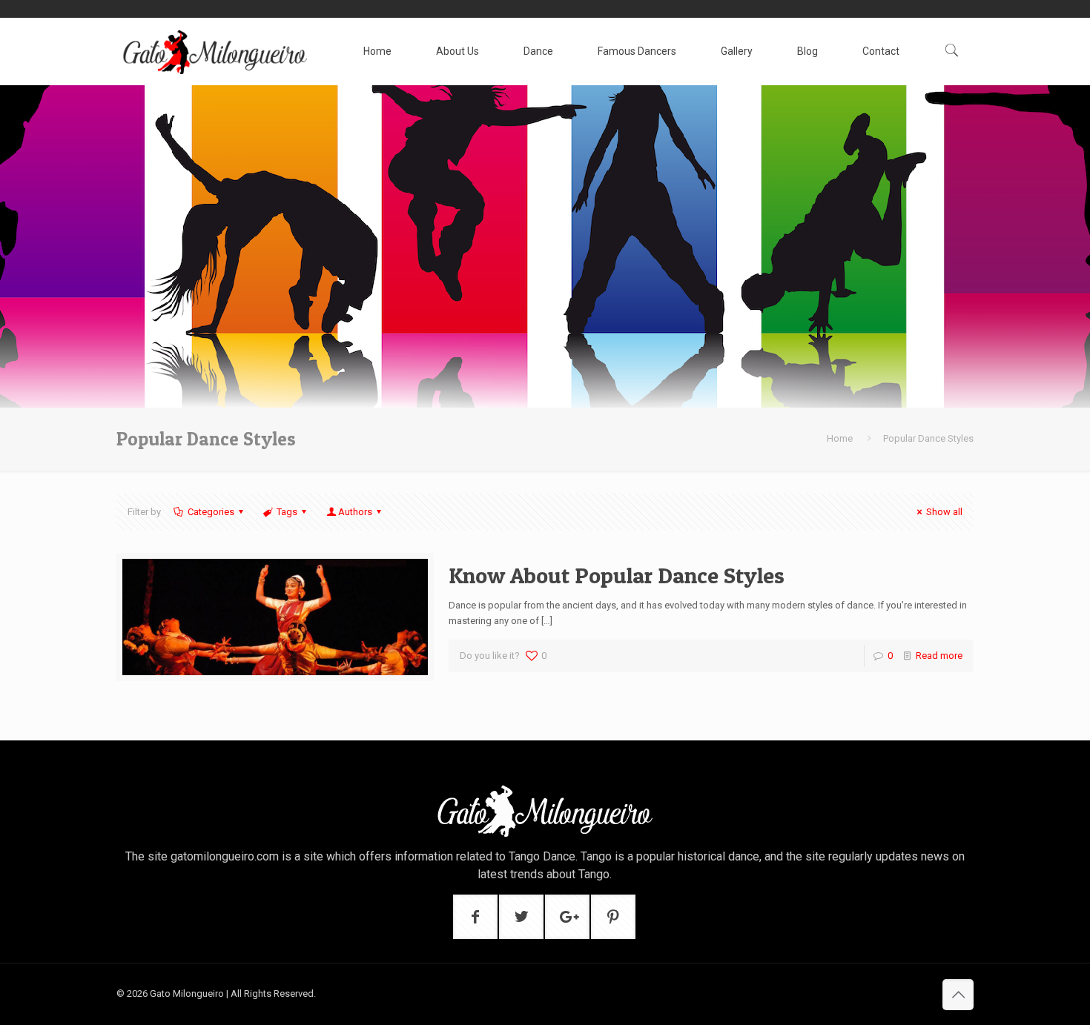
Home (840, 438)
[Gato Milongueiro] (214, 51)
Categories (211, 511)
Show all (944, 511)
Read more (939, 655)
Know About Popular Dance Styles (617, 575)
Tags (287, 511)
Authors (355, 511)
